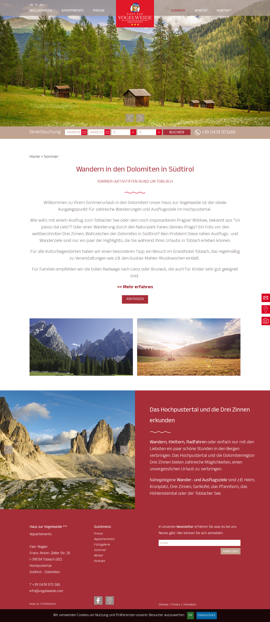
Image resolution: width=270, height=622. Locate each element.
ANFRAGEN (135, 299)
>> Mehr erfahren (135, 287)
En (41, 5)
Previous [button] (130, 118)
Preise (99, 11)
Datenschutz (206, 615)
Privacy (176, 605)
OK (190, 615)
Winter (200, 11)
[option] (135, 63)
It (36, 5)
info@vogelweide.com (46, 591)
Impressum (189, 605)
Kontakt (224, 11)
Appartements (104, 539)
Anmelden (230, 551)
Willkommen (41, 11)
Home (35, 157)
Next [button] (140, 118)
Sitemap (164, 605)
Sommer (178, 11)
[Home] (135, 13)
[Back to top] (257, 609)
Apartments (72, 11)
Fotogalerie (102, 545)
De (31, 5)
